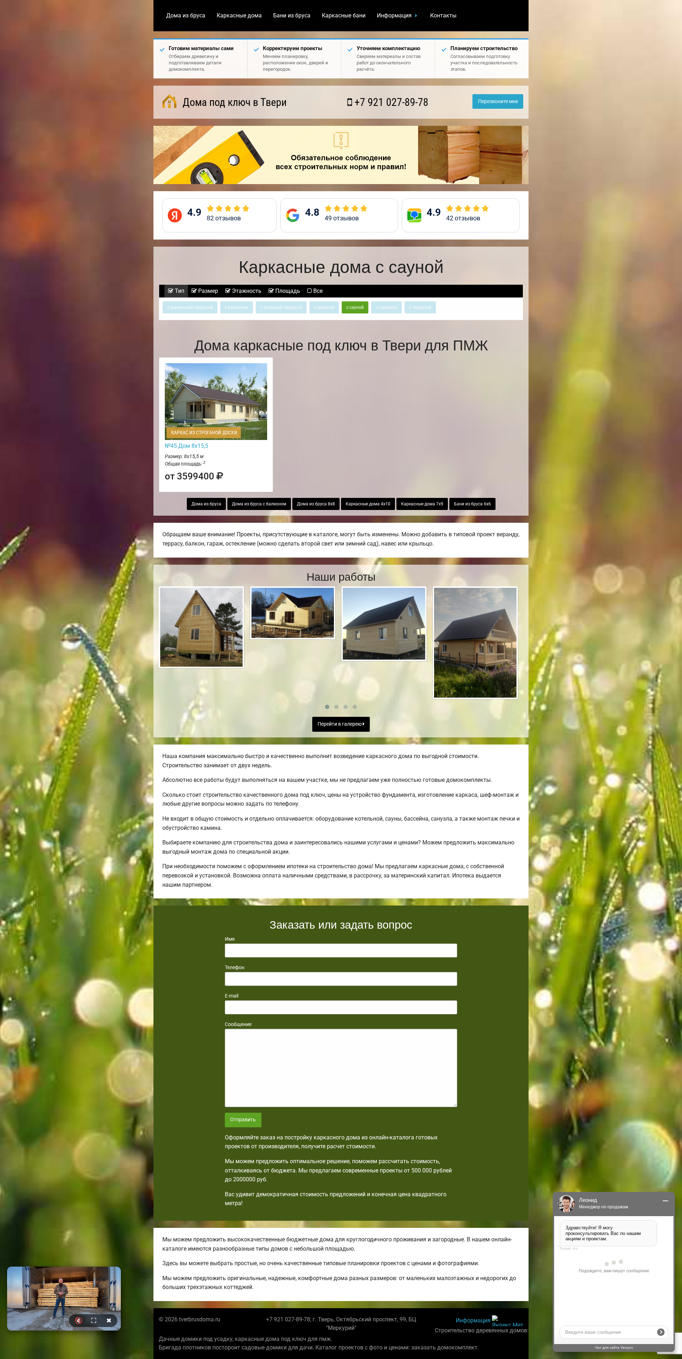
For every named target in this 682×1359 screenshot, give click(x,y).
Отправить (243, 1120)
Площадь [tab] (287, 291)
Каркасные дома (239, 15)
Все (317, 291)
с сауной (355, 307)
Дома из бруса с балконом (259, 503)
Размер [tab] (207, 291)
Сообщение (238, 1024)
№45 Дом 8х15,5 (186, 445)
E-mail (231, 996)
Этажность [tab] (246, 291)
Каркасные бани (344, 15)
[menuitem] (186, 15)
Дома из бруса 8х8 (316, 503)
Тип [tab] (178, 291)
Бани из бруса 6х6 (472, 503)
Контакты (443, 15)
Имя (230, 939)
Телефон (234, 967)
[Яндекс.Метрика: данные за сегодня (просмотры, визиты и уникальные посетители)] (507, 1320)
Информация (394, 15)
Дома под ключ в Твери (233, 102)
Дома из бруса (185, 15)
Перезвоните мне (498, 101)
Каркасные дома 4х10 (368, 503)
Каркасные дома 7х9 (422, 503)
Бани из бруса (291, 15)
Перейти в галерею (340, 724)
